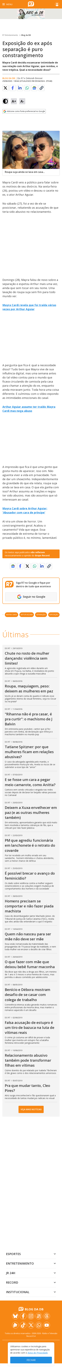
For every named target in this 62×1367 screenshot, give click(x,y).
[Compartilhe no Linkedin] (20, 88)
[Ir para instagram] (31, 1316)
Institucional (17, 1292)
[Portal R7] (31, 4)
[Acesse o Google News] (34, 88)
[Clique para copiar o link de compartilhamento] (41, 88)
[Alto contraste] (5, 101)
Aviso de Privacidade (38, 1352)
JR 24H (10, 1273)
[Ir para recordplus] (15, 1325)
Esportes (13, 1254)
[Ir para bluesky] (15, 1316)
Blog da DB (26, 35)
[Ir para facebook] (23, 1316)
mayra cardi (11, 614)
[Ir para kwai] (39, 1316)
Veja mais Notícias (31, 1109)
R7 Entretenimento (10, 35)
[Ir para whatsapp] (39, 1325)
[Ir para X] (31, 1325)
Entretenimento (20, 1263)
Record (12, 1282)
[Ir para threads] (46, 1316)
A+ (14, 101)
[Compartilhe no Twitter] (5, 88)
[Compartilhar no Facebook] (13, 88)
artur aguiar (27, 614)
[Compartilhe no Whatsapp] (27, 88)
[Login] (57, 4)
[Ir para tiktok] (23, 1325)
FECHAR (31, 1360)
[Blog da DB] (31, 13)
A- (22, 101)
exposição (53, 614)
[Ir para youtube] (46, 1325)
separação (41, 614)
